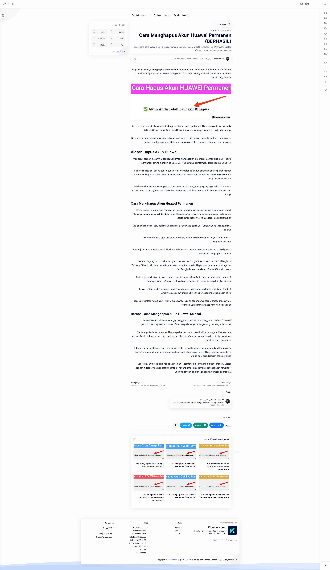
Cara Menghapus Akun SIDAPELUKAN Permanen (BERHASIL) (152, 497)
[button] (9, 4)
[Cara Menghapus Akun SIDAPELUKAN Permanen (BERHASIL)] (149, 483)
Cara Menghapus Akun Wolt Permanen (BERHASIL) (183, 465)
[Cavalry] (177, 15)
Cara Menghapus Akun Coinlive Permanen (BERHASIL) (181, 496)
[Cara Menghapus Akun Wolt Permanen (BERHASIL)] (181, 451)
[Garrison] (157, 15)
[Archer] (167, 15)
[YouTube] (216, 540)
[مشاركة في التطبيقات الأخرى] (175, 425)
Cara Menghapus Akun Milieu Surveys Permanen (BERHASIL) (214, 496)
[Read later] (139, 59)
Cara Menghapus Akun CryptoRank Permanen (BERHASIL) (218, 466)
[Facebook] (233, 540)
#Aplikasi (226, 418)
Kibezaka (304, 4)
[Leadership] (145, 15)
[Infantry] (185, 15)
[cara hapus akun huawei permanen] (181, 101)
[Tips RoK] (135, 15)
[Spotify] (225, 540)
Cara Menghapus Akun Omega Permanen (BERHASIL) (149, 465)
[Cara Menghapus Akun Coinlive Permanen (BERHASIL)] (181, 483)
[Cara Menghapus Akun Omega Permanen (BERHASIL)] (149, 451)
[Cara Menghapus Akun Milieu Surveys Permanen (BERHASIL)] (214, 483)
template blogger (149, 560)
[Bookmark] (13, 4)
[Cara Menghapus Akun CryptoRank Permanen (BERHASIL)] (214, 451)
